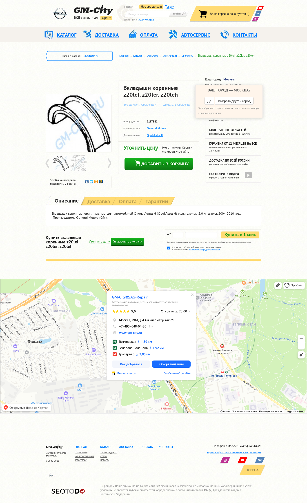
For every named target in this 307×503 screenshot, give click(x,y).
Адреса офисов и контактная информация (234, 452)
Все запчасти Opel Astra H (139, 104)
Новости (104, 460)
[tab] (66, 201)
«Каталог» (90, 56)
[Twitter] (91, 180)
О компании (81, 452)
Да (209, 101)
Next (109, 163)
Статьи (103, 456)
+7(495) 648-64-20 (249, 446)
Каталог (137, 55)
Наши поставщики (84, 456)
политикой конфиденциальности (204, 250)
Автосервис (81, 460)
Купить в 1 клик (240, 234)
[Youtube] (260, 8)
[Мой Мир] (101, 180)
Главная (124, 55)
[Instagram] (255, 19)
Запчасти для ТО (108, 452)
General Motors (157, 128)
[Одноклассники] (96, 180)
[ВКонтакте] (257, 13)
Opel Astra (152, 55)
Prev (48, 163)
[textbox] (147, 14)
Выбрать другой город (234, 101)
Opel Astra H (170, 55)
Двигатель (187, 55)
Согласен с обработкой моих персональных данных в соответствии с (197, 248)
